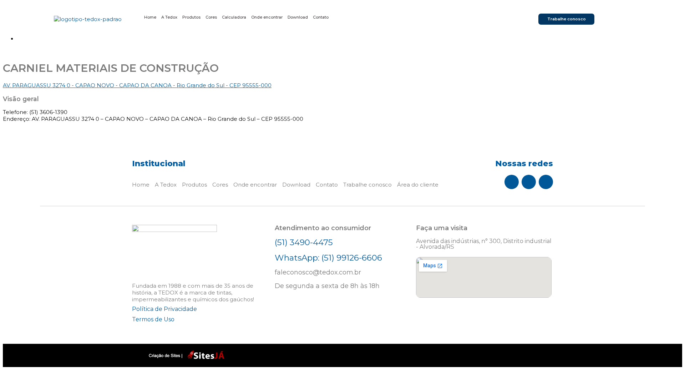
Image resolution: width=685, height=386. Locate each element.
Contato (321, 17)
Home (150, 17)
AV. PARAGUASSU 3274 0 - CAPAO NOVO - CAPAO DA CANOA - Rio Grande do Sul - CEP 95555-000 (137, 85)
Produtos (191, 17)
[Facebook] (511, 182)
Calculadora (234, 17)
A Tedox (169, 17)
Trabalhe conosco (367, 184)
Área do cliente (417, 184)
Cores (211, 17)
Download (298, 17)
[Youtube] (546, 182)
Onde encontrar (267, 17)
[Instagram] (529, 182)
